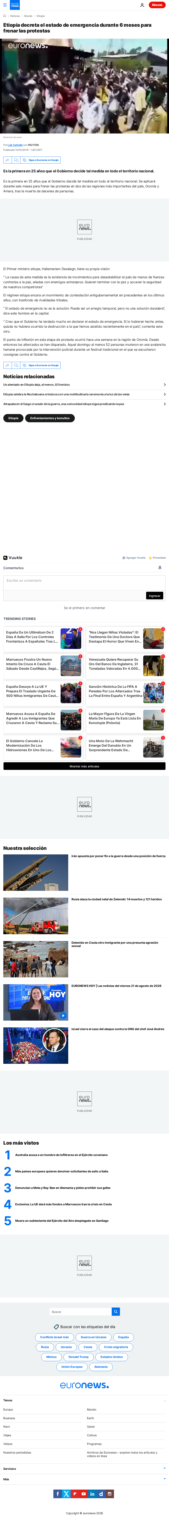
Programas (94, 1444)
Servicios (9, 1468)
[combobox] (84, 1312)
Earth (90, 1418)
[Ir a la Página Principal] (15, 5)
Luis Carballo (15, 144)
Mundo (28, 16)
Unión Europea (71, 1366)
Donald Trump (79, 1357)
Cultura (92, 1435)
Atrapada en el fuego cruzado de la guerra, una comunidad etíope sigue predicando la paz (63, 404)
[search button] (116, 1312)
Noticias (15, 16)
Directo (157, 5)
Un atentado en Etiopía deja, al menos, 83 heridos (36, 384)
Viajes (7, 1435)
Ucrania (66, 1347)
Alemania (101, 1366)
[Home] (4, 15)
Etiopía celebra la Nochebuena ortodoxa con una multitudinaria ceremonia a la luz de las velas (66, 394)
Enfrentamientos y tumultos (50, 418)
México (51, 1357)
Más (6, 1479)
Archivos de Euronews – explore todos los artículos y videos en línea (122, 1453)
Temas (7, 1400)
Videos (7, 1444)
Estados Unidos (112, 1357)
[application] (84, 86)
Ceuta (88, 1347)
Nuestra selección (25, 848)
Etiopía (41, 16)
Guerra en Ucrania (93, 1337)
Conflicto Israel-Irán (54, 1337)
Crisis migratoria (116, 1347)
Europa (8, 1409)
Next (6, 1426)
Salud (91, 1426)
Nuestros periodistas (17, 1452)
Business (9, 1418)
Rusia (45, 1347)
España (123, 1337)
